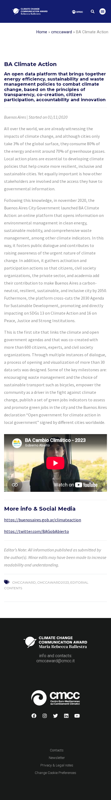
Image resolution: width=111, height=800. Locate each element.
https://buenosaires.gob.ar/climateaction (42, 519)
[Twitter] (55, 716)
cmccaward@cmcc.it (55, 660)
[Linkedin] (66, 716)
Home (41, 32)
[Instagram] (45, 716)
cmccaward (61, 32)
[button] (93, 12)
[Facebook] (34, 716)
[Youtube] (77, 716)
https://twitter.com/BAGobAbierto (36, 531)
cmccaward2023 (53, 582)
